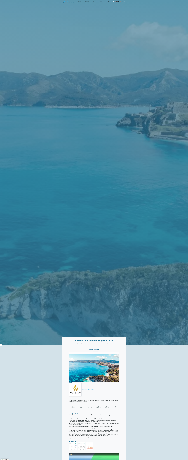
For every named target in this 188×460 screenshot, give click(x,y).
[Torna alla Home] (69, 352)
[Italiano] (113, 1)
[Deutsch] (119, 1)
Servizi (79, 1)
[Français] (117, 1)
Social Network (78, 352)
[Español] (121, 1)
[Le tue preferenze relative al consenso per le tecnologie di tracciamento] (1, 345)
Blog (94, 1)
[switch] (124, 1)
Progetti (87, 1)
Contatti (110, 1)
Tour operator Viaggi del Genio (88, 389)
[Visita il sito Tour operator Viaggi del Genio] (75, 389)
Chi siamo (101, 1)
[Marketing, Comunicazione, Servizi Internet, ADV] (69, 1)
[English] (115, 1)
